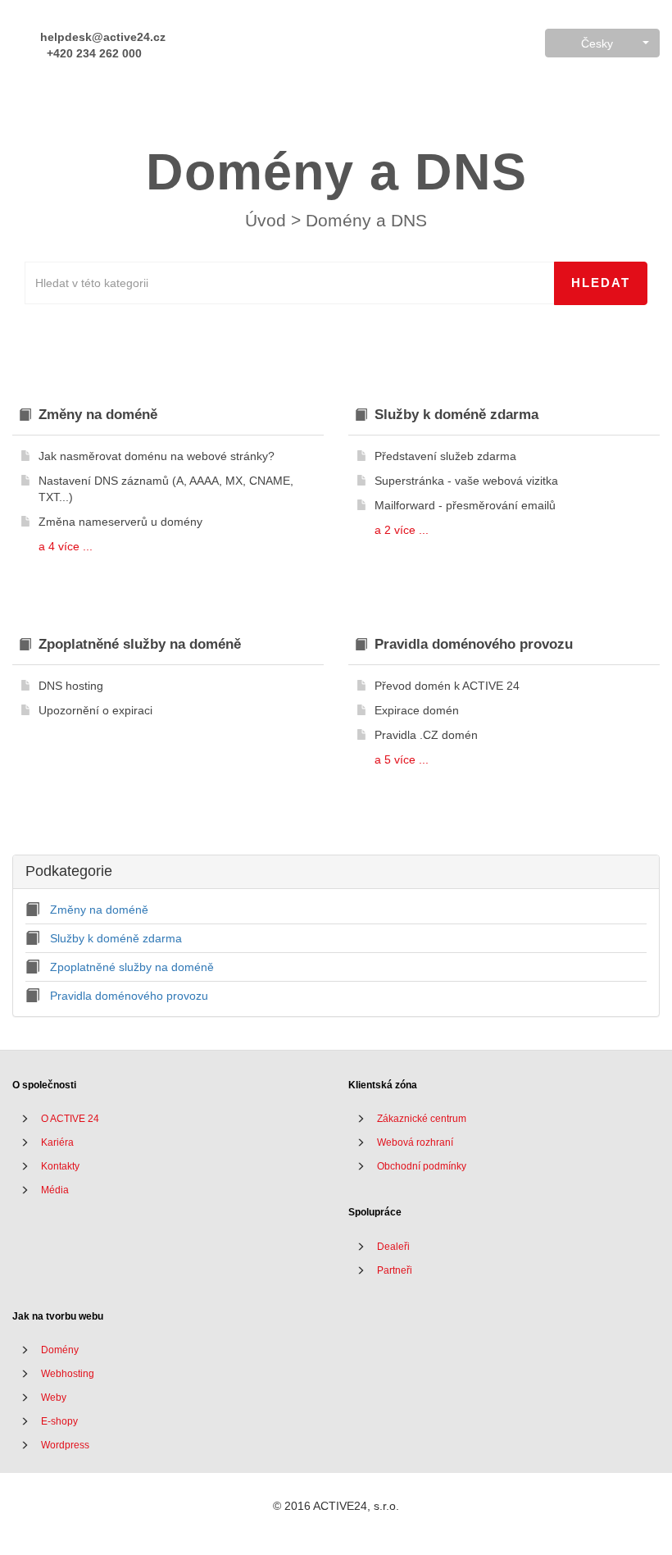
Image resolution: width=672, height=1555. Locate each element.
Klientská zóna (382, 1085)
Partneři (394, 1270)
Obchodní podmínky (421, 1166)
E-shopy (59, 1421)
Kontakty (60, 1166)
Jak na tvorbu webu (57, 1316)
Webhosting (67, 1373)
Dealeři (393, 1246)
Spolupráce (375, 1212)
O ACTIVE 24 (70, 1118)
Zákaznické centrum (421, 1118)
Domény (60, 1350)
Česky (597, 43)
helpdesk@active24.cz (101, 36)
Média (55, 1190)
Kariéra (57, 1142)
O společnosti (44, 1085)
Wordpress (65, 1445)
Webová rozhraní (415, 1142)
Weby (53, 1397)
